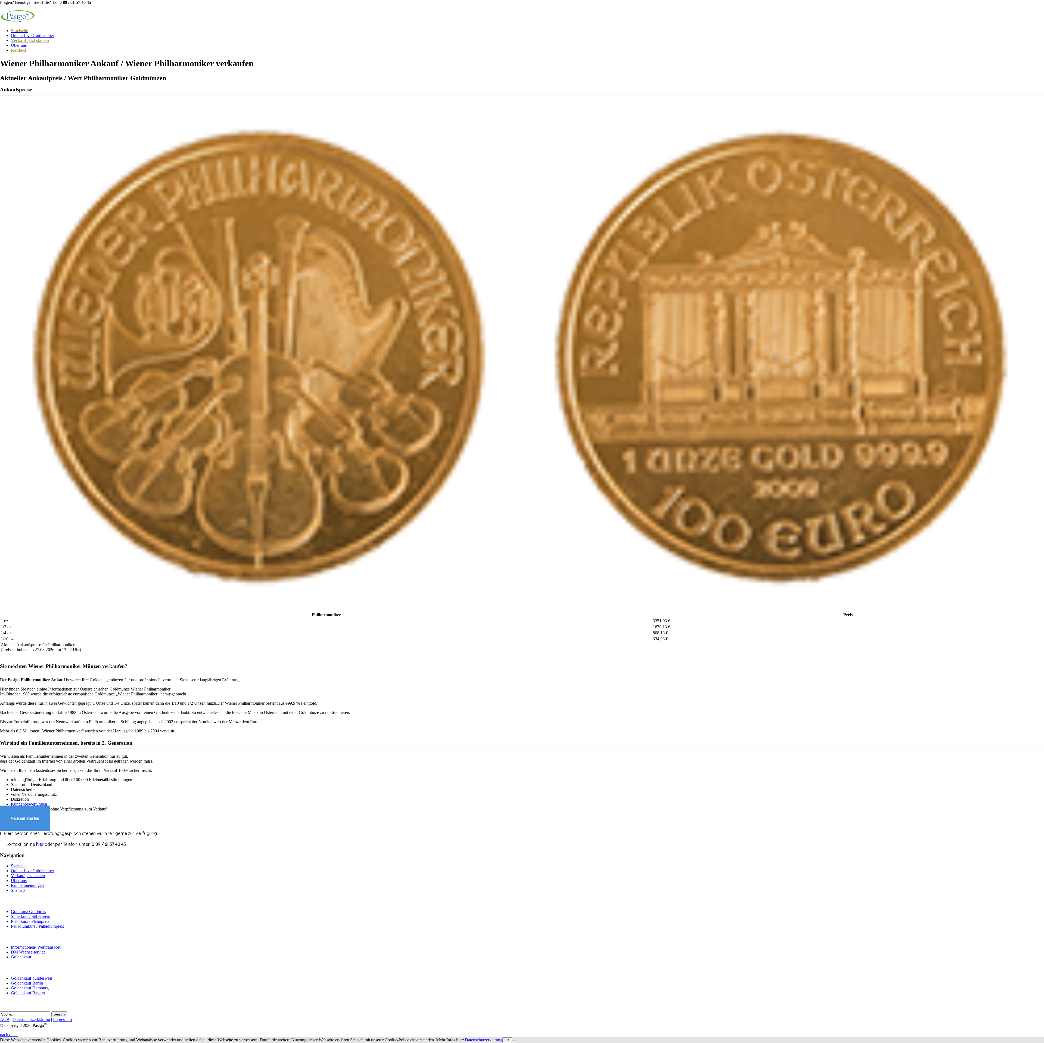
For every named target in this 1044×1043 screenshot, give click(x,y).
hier (40, 844)
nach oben (9, 1034)
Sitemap (18, 890)
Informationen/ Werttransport (35, 947)
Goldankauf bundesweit (31, 978)
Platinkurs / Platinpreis (30, 921)
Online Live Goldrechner (32, 35)
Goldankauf (21, 957)
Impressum (62, 1019)
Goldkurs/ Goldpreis (28, 911)
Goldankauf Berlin (27, 983)
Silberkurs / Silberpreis (30, 916)
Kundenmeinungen (27, 885)
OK (507, 1040)
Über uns (19, 45)
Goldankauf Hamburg (30, 988)
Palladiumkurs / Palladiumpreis (37, 926)
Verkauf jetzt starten (28, 875)
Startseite (18, 866)
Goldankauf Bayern (28, 993)
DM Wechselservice (28, 952)
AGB (5, 1019)
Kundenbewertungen (29, 804)
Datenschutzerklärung (31, 1019)
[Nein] (514, 1041)
